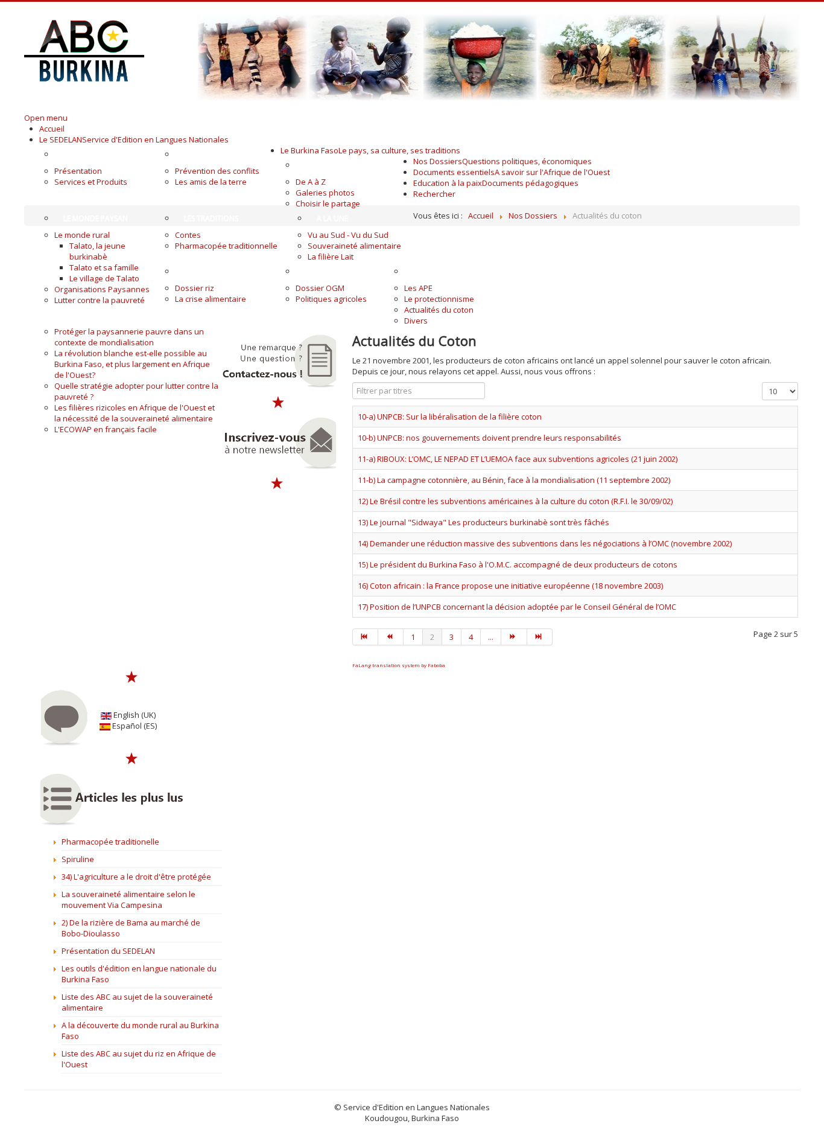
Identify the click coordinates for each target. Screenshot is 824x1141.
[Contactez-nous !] (278, 361)
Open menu (46, 117)
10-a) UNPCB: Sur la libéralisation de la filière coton (450, 416)
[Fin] (540, 636)
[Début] (365, 636)
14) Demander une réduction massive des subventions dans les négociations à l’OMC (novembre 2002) (545, 543)
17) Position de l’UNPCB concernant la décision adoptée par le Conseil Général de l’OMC (517, 606)
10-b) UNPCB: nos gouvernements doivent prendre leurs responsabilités (489, 437)
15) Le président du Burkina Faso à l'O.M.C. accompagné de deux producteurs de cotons (517, 564)
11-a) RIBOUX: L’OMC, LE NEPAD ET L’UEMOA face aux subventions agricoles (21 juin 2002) (517, 458)
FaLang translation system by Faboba (398, 665)
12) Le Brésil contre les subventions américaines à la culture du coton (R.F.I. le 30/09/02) (515, 501)
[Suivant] (514, 636)
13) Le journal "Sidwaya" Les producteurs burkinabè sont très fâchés (483, 522)
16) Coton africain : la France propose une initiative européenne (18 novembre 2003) (510, 585)
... (490, 636)
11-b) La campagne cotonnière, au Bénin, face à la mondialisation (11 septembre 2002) (514, 480)
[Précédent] (391, 636)
